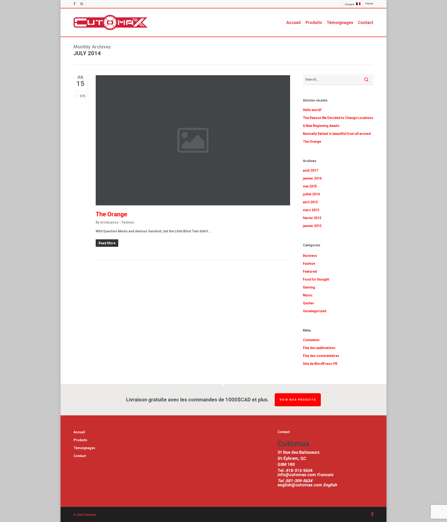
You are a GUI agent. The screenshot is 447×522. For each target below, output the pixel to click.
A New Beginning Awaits (321, 126)
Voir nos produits (298, 399)
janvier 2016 (312, 178)
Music (307, 295)
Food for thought (316, 279)
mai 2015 (310, 186)
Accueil (79, 432)
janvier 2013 (312, 226)
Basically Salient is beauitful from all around (337, 134)
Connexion (311, 340)
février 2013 (312, 218)
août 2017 (310, 170)
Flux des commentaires (321, 356)
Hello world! (312, 110)
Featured (310, 271)
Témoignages (84, 448)
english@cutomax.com (300, 484)
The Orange (111, 214)
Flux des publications (319, 348)
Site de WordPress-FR (320, 364)
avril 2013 (310, 202)
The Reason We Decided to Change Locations (338, 118)
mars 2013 (311, 210)
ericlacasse (109, 222)
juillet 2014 (311, 194)
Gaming (309, 287)
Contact (80, 456)
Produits (80, 440)
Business (310, 256)
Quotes (308, 303)
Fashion (128, 222)
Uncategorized (314, 311)
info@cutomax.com (297, 474)
